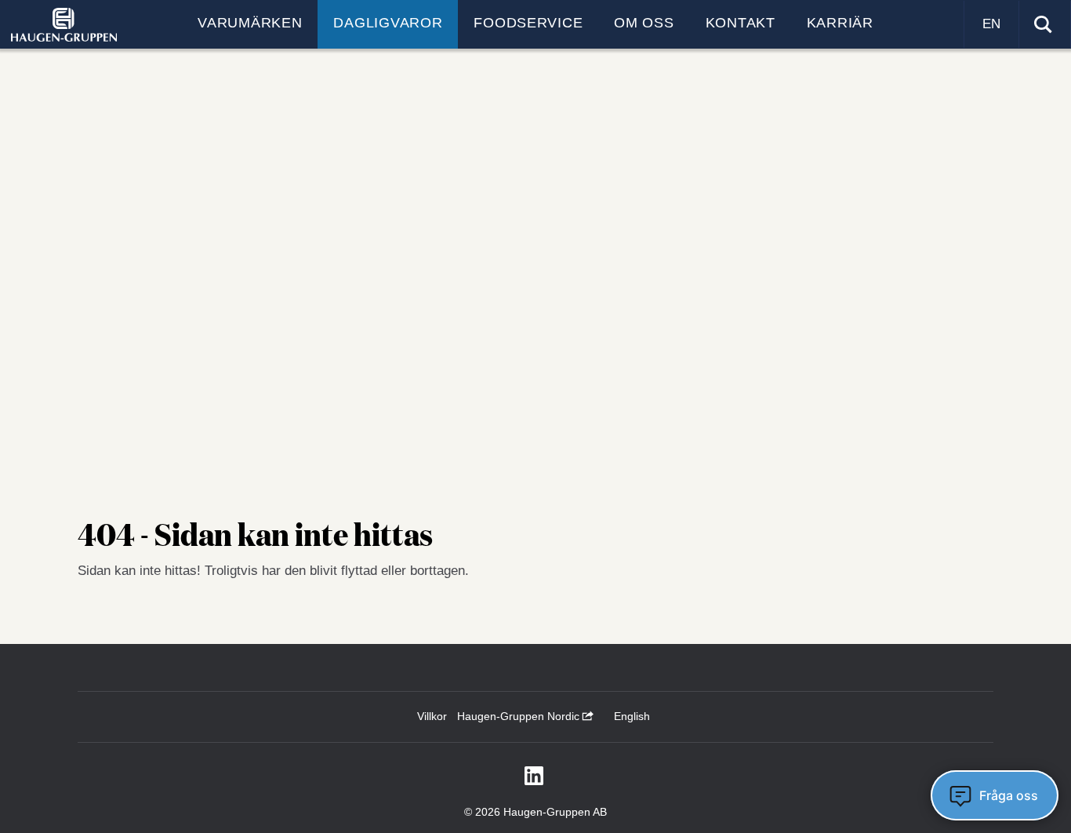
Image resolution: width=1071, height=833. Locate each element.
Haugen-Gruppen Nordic (520, 716)
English (632, 716)
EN (991, 23)
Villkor (432, 716)
